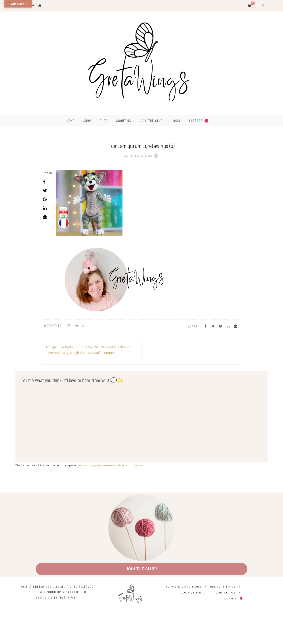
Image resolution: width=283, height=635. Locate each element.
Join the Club (151, 120)
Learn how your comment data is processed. (111, 465)
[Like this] (68, 326)
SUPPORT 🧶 (199, 120)
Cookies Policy (194, 592)
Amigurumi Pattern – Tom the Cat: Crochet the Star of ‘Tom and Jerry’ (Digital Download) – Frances (87, 350)
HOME (71, 120)
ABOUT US (123, 120)
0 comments (52, 326)
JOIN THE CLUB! (141, 568)
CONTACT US (226, 592)
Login (176, 120)
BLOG (104, 120)
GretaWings (138, 155)
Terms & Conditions (184, 586)
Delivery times (223, 586)
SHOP (87, 120)
